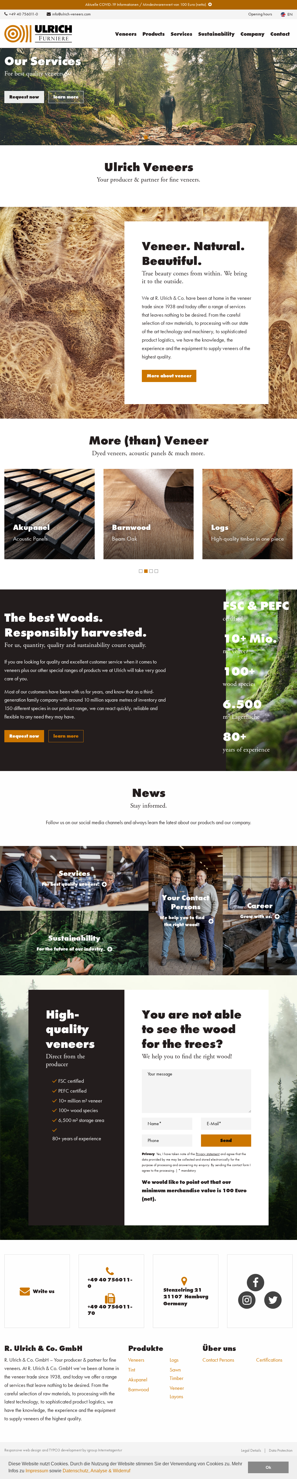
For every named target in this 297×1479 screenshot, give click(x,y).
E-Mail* (214, 1123)
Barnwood (138, 1389)
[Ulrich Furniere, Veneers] (38, 33)
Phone (153, 1140)
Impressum (37, 1470)
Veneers (126, 34)
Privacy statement (208, 1154)
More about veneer (169, 376)
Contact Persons (218, 1359)
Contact (280, 34)
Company (252, 34)
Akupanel (137, 1379)
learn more (66, 97)
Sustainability (216, 34)
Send (226, 1140)
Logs (174, 1359)
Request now (24, 97)
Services (181, 34)
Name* (155, 1123)
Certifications (269, 1359)
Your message (160, 1074)
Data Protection (281, 1450)
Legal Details (251, 1450)
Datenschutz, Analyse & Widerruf (96, 1470)
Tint (131, 1369)
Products (153, 34)
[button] (140, 571)
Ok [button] (268, 1467)
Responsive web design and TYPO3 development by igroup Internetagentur (63, 1450)
